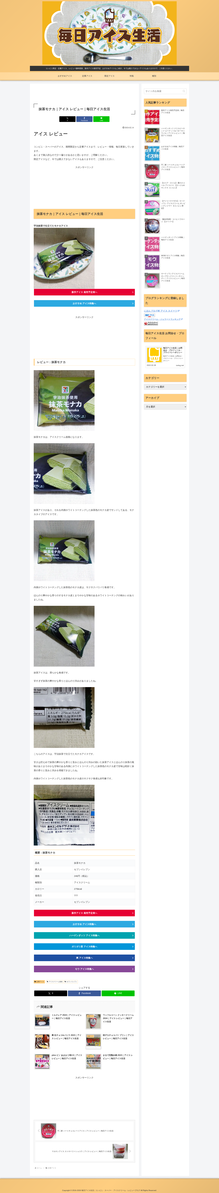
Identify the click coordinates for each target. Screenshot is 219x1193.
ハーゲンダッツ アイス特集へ (84, 935)
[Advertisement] (84, 94)
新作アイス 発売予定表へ (84, 292)
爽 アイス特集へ (84, 958)
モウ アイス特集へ (84, 969)
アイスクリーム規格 (55, 982)
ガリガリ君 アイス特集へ (84, 946)
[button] (184, 91)
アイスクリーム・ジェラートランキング (162, 319)
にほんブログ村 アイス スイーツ (160, 311)
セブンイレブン (71, 982)
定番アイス (40, 982)
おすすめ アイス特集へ (84, 303)
